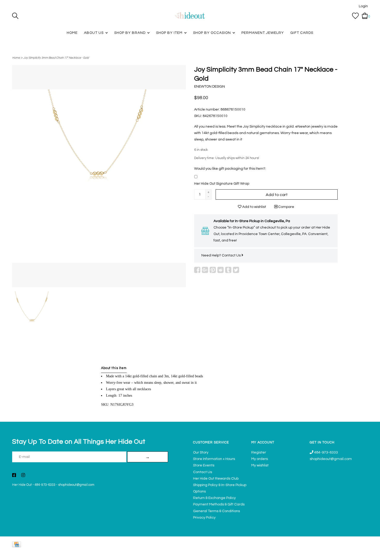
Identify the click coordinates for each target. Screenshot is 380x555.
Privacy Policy (204, 517)
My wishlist (260, 465)
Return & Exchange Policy (214, 498)
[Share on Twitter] (236, 270)
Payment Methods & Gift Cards (219, 504)
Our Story (200, 452)
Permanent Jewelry (262, 33)
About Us (94, 33)
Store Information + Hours (214, 459)
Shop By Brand (130, 33)
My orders (259, 459)
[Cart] (365, 16)
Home (72, 33)
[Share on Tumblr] (228, 270)
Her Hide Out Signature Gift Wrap (221, 183)
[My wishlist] (355, 16)
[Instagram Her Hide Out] (23, 476)
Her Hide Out (22, 485)
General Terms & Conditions (216, 511)
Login (363, 6)
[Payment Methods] (17, 545)
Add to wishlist (253, 207)
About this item (114, 368)
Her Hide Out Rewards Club (216, 478)
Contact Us (231, 255)
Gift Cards (301, 33)
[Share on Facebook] (197, 270)
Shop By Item (169, 33)
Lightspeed (362, 548)
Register (258, 452)
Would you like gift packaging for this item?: (230, 168)
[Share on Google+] (205, 270)
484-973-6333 (45, 485)
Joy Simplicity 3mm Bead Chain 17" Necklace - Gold (56, 57)
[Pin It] (213, 270)
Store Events (203, 465)
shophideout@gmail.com (76, 485)
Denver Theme (321, 548)
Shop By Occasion (212, 33)
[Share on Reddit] (220, 270)
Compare (285, 207)
